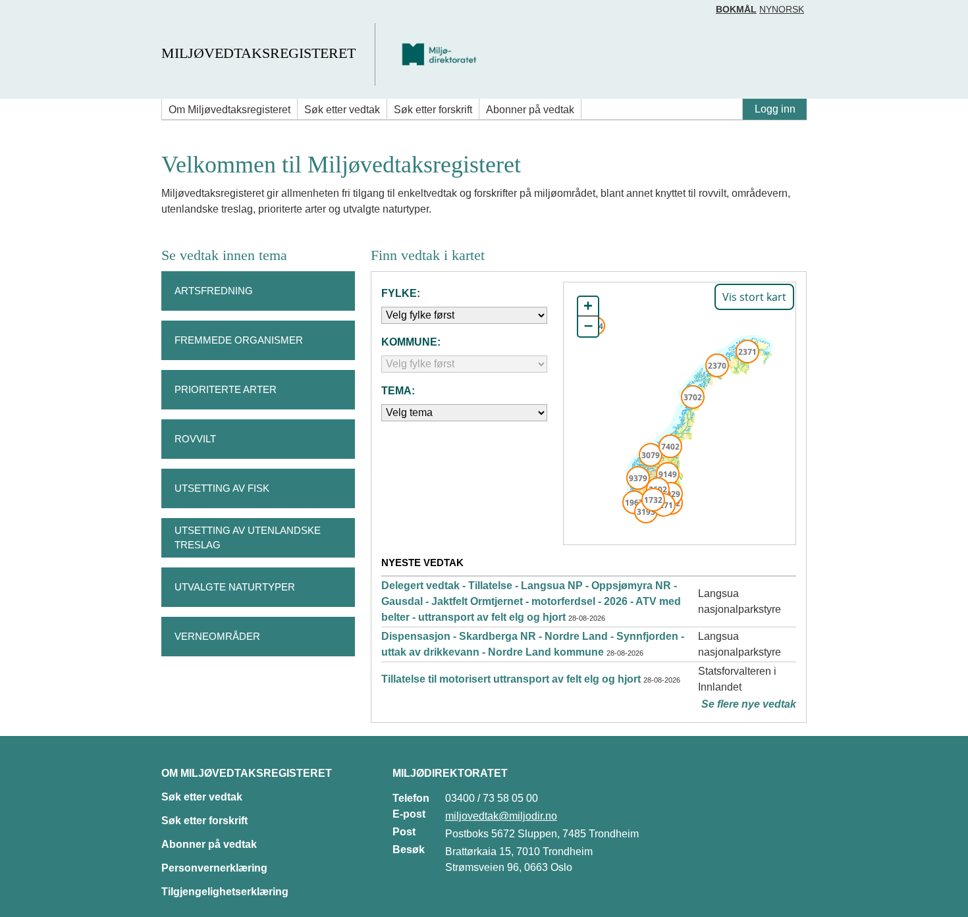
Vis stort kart (754, 297)
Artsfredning (214, 290)
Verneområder (217, 636)
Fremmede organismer (239, 340)
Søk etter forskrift (433, 109)
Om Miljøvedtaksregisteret (229, 109)
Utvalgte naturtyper (235, 586)
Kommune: (411, 342)
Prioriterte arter (226, 389)
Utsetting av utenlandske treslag (248, 538)
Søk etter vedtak (342, 109)
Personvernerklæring (214, 868)
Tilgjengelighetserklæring (224, 891)
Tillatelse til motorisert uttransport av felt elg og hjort (511, 679)
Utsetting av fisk (222, 488)
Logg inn (775, 109)
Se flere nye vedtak (748, 704)
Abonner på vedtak (530, 109)
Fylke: (400, 293)
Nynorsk (781, 9)
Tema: (398, 390)
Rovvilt (195, 438)
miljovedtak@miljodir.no (501, 816)
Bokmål (736, 9)
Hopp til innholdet (52, 15)
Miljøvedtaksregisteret (258, 53)
